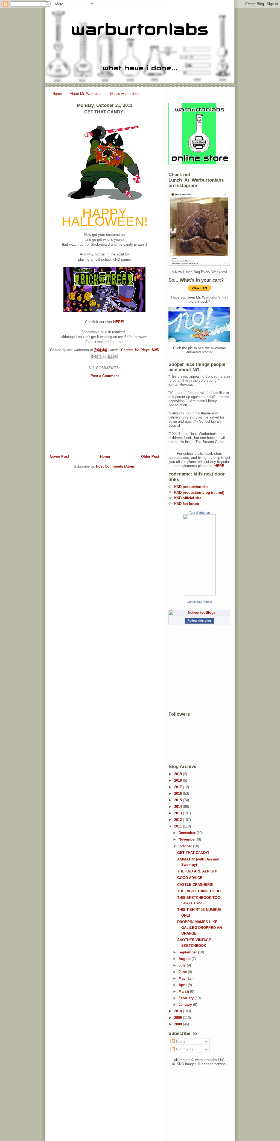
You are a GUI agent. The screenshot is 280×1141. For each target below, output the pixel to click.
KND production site (191, 487)
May (182, 978)
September (188, 952)
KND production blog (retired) (199, 492)
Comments (184, 1049)
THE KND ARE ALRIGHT (197, 871)
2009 (178, 1018)
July (183, 965)
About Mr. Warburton (86, 94)
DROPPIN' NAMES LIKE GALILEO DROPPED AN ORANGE (199, 927)
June (183, 972)
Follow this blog (199, 620)
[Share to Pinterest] (115, 356)
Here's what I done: (125, 94)
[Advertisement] (104, 416)
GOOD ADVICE (189, 878)
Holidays (142, 350)
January (186, 1004)
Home (57, 94)
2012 (178, 820)
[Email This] (94, 356)
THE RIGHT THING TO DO (199, 891)
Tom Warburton (199, 512)
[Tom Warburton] (199, 554)
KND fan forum (186, 504)
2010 (178, 1011)
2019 (178, 774)
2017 (178, 787)
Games (127, 350)
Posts (180, 1041)
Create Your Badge (199, 601)
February (187, 998)
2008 (178, 1024)
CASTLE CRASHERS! (195, 885)
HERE (118, 322)
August (185, 959)
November (188, 839)
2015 (178, 800)
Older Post (150, 456)
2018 (178, 780)
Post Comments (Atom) (115, 466)
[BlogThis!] (99, 356)
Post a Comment (105, 376)
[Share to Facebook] (109, 356)
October (186, 846)
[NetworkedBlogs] (199, 612)
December (188, 833)
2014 (178, 807)
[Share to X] (104, 356)
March (184, 991)
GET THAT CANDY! (193, 853)
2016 (178, 793)
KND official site (187, 498)
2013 (178, 813)
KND (155, 350)
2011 (178, 826)
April (183, 985)
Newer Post (59, 456)
